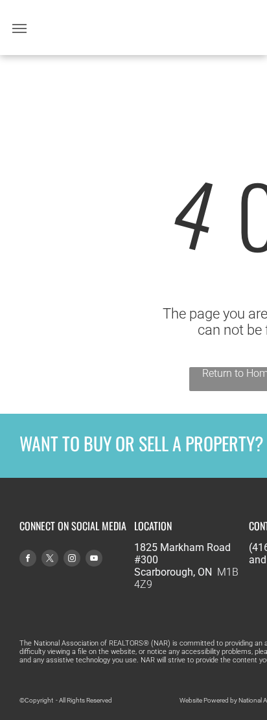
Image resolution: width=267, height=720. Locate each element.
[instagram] (72, 560)
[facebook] (27, 560)
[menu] (19, 28)
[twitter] (49, 560)
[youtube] (94, 560)
